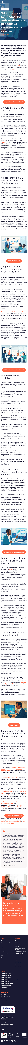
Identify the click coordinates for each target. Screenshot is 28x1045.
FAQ (2, 948)
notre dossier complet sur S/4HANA (11, 821)
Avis (2, 944)
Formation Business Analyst (7, 983)
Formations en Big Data (6, 985)
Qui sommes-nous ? (5, 940)
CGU (2, 955)
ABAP (10, 569)
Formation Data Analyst (6, 973)
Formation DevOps (5, 981)
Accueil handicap (4, 1000)
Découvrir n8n (18, 942)
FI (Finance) (4, 142)
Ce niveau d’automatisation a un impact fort (13, 311)
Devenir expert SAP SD (14, 260)
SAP (19, 65)
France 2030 (3, 994)
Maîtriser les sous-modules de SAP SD (14, 369)
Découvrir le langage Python (21, 956)
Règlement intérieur (5, 946)
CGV (2, 957)
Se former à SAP (14, 725)
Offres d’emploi (18, 966)
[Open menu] (26, 3)
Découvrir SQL (18, 958)
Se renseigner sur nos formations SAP (14, 552)
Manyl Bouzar (8, 31)
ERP (13, 69)
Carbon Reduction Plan (6, 996)
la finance (11, 794)
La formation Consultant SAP (9, 777)
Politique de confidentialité (6, 951)
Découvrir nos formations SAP (14, 815)
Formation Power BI (5, 979)
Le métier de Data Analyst (20, 951)
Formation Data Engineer (6, 977)
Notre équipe (18, 964)
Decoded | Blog (18, 940)
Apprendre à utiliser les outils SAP (14, 102)
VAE (2, 1002)
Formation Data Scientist (6, 975)
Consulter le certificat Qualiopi (7, 1024)
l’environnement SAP (7, 791)
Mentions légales (4, 953)
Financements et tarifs (5, 942)
